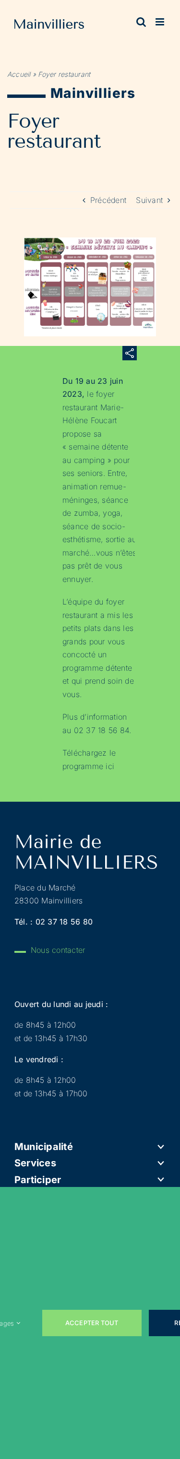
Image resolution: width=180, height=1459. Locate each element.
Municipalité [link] (43, 1146)
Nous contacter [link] (58, 950)
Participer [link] (37, 1180)
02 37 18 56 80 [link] (64, 921)
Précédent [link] (108, 200)
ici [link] (110, 766)
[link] (49, 26)
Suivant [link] (149, 200)
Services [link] (35, 1163)
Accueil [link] (19, 74)
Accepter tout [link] (92, 1323)
